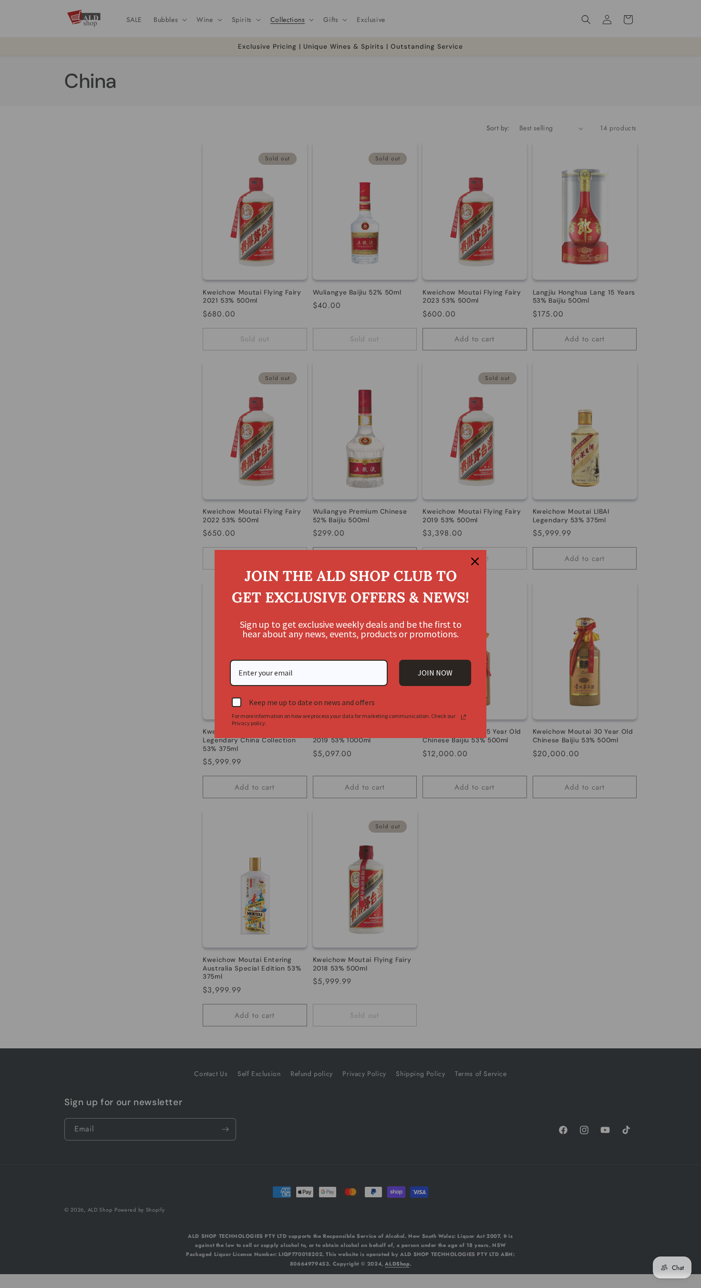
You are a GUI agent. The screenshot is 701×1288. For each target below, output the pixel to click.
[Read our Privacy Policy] (463, 717)
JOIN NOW (435, 672)
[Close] (475, 561)
